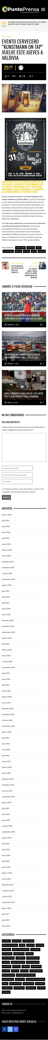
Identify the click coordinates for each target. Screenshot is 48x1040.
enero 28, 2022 (13, 403)
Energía (29, 954)
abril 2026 (5, 538)
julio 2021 (5, 808)
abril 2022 (5, 755)
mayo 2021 (6, 820)
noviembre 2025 (8, 567)
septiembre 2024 (8, 632)
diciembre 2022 (8, 708)
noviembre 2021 (8, 785)
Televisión (40, 983)
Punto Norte (8, 979)
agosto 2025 (7, 585)
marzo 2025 (6, 609)
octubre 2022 (7, 720)
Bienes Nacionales (10, 945)
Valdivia (42, 251)
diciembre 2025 (8, 562)
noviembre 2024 (8, 626)
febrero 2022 (7, 767)
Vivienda (6, 992)
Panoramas (36, 966)
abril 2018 (5, 861)
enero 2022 (6, 773)
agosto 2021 (7, 802)
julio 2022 (5, 738)
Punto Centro (8, 975)
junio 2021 (6, 814)
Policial (6, 971)
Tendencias (7, 988)
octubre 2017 (7, 896)
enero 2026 (6, 556)
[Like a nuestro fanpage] (4, 1029)
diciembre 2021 (8, 779)
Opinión (26, 966)
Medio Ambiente (18, 962)
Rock (34, 251)
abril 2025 (5, 603)
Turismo (41, 988)
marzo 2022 (6, 761)
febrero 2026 (7, 550)
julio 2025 (5, 591)
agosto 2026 (7, 515)
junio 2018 (6, 849)
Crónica (30, 945)
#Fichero (6, 941)
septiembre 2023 (8, 667)
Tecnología (28, 983)
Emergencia (19, 954)
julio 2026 (5, 520)
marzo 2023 (6, 691)
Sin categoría (15, 983)
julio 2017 (5, 914)
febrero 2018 (7, 873)
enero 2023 (6, 703)
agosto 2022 (7, 732)
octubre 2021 (7, 791)
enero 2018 (6, 879)
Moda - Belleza (33, 962)
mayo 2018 (6, 855)
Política (15, 971)
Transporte (19, 988)
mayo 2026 (6, 532)
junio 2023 (6, 673)
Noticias (16, 966)
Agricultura (28, 941)
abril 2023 (5, 685)
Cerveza (30, 248)
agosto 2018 (7, 838)
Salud (5, 983)
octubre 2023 (7, 661)
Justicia (6, 962)
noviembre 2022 (8, 714)
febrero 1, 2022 (13, 364)
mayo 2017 (6, 926)
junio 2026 (6, 526)
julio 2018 (5, 843)
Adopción (17, 941)
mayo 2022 (6, 750)
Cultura (40, 945)
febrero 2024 (7, 650)
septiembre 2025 (8, 579)
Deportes (6, 949)
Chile (39, 248)
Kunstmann (8, 251)
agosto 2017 (7, 908)
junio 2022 (6, 744)
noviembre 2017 (8, 891)
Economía (35, 949)
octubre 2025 (7, 573)
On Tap (26, 251)
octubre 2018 (7, 826)
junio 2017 (6, 920)
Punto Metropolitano (26, 975)
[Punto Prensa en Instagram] (15, 1029)
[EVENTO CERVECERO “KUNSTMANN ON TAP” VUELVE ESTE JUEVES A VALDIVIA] (24, 98)
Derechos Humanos (20, 949)
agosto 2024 (7, 638)
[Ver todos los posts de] (20, 67)
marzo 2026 (6, 544)
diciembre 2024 (8, 620)
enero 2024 (6, 656)
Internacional (33, 958)
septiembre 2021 (8, 797)
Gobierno (20, 958)
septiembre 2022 (8, 726)
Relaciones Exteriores (35, 979)
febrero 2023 (7, 697)
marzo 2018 (6, 867)
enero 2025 (6, 614)
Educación (7, 954)
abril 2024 (5, 644)
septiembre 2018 (8, 832)
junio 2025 (6, 597)
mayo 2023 (6, 679)
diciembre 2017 (8, 885)
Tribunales (31, 988)
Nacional (6, 966)
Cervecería (20, 248)
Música (18, 251)
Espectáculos (8, 958)
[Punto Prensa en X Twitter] (10, 1029)
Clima (22, 945)
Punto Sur (6, 36)
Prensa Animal (36, 971)
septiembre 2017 (8, 902)
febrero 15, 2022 (13, 325)
